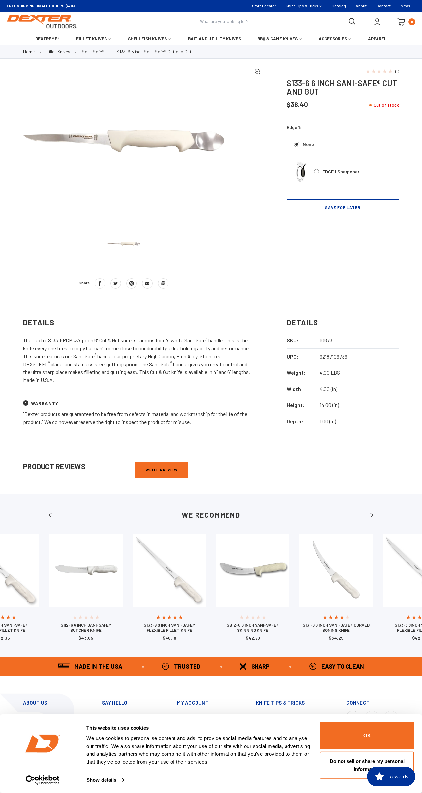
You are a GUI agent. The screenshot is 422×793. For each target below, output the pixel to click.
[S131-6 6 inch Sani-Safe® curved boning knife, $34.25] (336, 570)
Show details (101, 780)
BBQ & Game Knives (277, 38)
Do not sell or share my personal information (367, 765)
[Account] (377, 22)
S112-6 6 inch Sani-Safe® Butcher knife (86, 627)
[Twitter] (115, 283)
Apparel (377, 38)
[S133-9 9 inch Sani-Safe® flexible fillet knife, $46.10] (169, 570)
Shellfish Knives (147, 38)
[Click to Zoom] (257, 72)
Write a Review (161, 470)
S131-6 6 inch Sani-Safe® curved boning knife (336, 627)
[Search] (352, 22)
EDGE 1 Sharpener (340, 171)
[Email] (147, 283)
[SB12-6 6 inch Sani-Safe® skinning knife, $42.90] (252, 570)
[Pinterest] (131, 283)
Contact (384, 5)
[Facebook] (100, 283)
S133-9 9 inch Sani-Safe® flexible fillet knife (169, 627)
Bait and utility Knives (214, 38)
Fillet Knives (91, 38)
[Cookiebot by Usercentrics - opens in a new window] (43, 780)
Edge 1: (294, 127)
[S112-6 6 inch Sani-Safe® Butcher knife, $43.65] (86, 570)
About (361, 5)
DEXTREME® (47, 38)
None (308, 144)
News (405, 5)
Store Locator (264, 5)
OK (367, 735)
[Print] (163, 283)
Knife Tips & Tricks (302, 5)
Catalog (339, 5)
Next (371, 515)
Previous (51, 515)
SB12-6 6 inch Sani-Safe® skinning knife (253, 627)
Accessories (333, 38)
